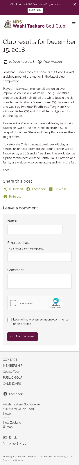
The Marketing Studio (62, 456)
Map (10, 427)
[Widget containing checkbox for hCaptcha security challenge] (35, 303)
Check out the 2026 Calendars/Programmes (35, 4)
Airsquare (19, 460)
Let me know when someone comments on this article (40, 322)
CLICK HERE (35, 10)
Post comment (25, 336)
